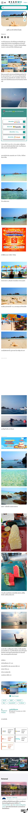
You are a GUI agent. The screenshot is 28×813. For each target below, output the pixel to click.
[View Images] (5, 684)
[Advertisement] (14, 377)
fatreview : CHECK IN (12, 797)
